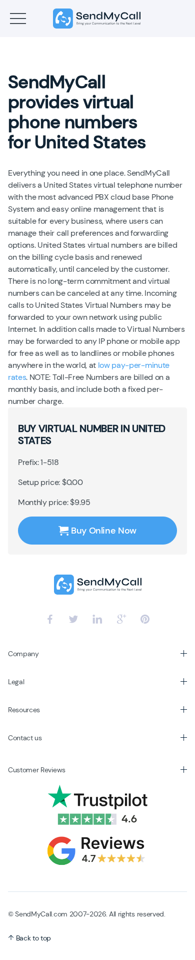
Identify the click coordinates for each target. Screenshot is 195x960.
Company (23, 653)
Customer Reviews (37, 769)
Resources (24, 709)
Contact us (25, 737)
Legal (16, 681)
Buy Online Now (103, 531)
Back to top (32, 937)
